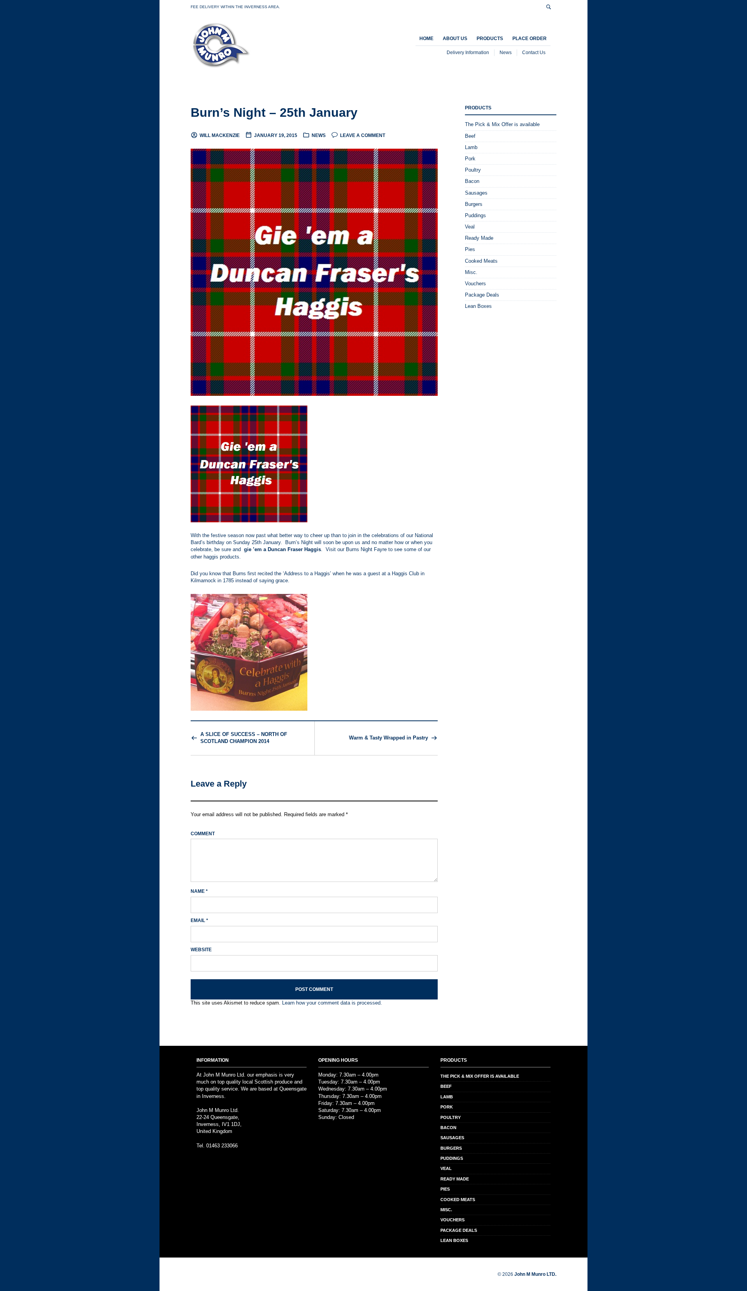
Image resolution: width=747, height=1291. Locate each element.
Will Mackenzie (220, 135)
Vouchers (475, 283)
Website (201, 949)
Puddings (475, 215)
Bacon (472, 181)
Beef (470, 136)
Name (199, 891)
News (506, 52)
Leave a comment (362, 135)
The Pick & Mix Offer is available (502, 124)
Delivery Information (468, 52)
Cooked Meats (481, 261)
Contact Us (533, 52)
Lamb (471, 147)
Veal (470, 227)
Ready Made (479, 238)
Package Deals (482, 295)
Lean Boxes (478, 306)
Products (490, 38)
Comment (203, 833)
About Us (455, 38)
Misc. (471, 272)
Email (199, 920)
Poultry (473, 170)
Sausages (476, 193)
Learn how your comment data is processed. (332, 1003)
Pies (470, 249)
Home (426, 38)
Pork (470, 159)
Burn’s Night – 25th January (274, 112)
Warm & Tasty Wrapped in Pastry (388, 738)
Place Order (529, 38)
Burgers (473, 204)
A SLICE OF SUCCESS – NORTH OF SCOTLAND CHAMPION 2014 (243, 737)
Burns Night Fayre (366, 549)
